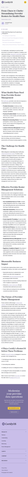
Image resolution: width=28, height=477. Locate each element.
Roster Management (6, 446)
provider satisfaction (13, 285)
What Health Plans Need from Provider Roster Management (12, 33)
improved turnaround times (15, 276)
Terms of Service (5, 470)
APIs (20, 333)
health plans (6, 101)
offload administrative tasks (7, 153)
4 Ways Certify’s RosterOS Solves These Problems (13, 44)
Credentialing (4, 437)
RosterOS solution (10, 354)
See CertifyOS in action (14, 408)
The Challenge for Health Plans (9, 35)
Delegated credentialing (16, 54)
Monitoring (4, 443)
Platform (3, 434)
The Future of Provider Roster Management (11, 42)
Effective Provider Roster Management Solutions (12, 38)
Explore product (14, 411)
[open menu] (25, 2)
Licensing (4, 440)
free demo (17, 375)
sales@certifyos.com (15, 377)
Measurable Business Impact (8, 40)
